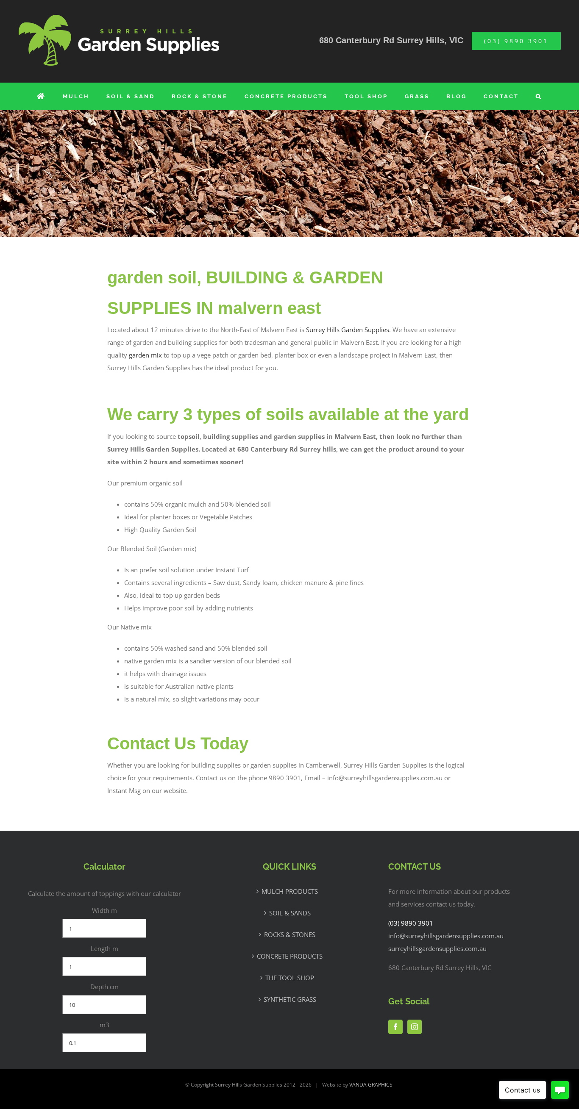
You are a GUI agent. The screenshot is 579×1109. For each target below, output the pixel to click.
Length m (104, 948)
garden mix (145, 355)
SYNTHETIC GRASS (290, 999)
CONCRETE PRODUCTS (290, 956)
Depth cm (104, 986)
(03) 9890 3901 (410, 923)
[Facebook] (395, 1027)
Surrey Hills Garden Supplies (347, 329)
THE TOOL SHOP (289, 977)
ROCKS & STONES (289, 934)
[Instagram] (414, 1027)
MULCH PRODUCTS (290, 891)
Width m (104, 910)
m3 (104, 1024)
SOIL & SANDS (290, 913)
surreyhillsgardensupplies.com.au (437, 948)
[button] (539, 96)
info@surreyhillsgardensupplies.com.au (446, 936)
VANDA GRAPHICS (370, 1084)
